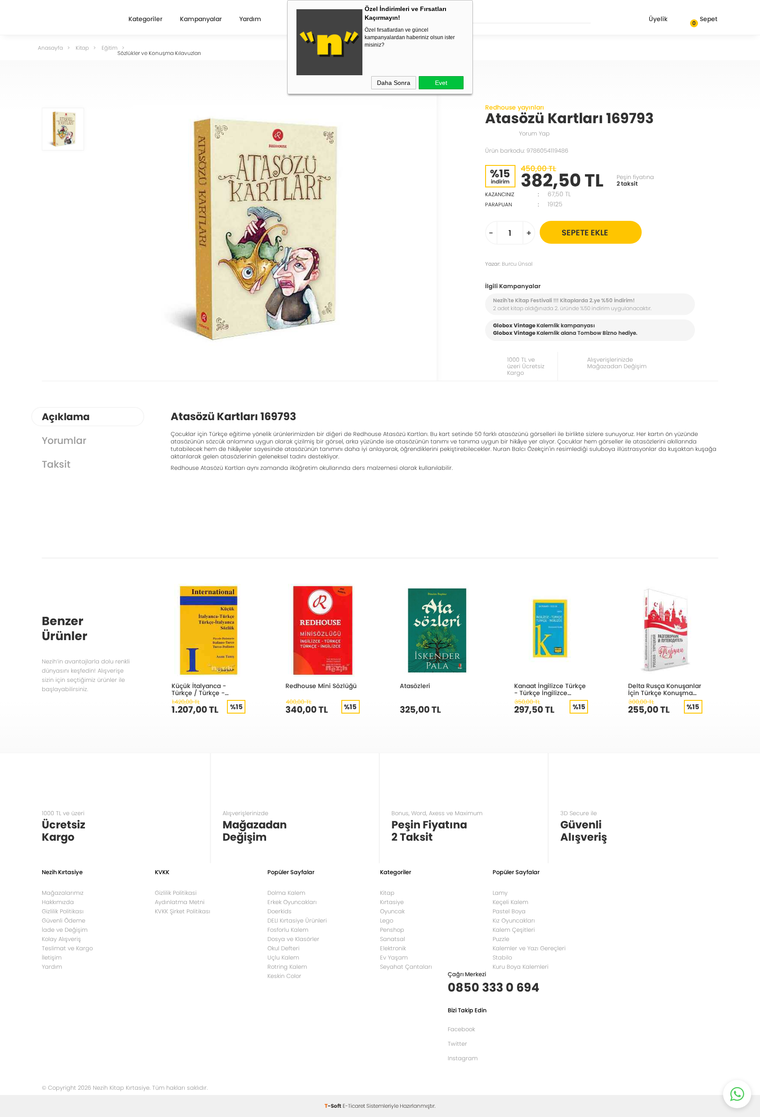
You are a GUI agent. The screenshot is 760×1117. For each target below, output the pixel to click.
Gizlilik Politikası (63, 911)
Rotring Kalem (287, 967)
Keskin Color (284, 976)
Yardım (250, 19)
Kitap (387, 893)
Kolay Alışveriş (61, 939)
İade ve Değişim (65, 930)
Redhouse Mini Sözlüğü (321, 685)
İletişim (52, 957)
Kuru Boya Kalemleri (520, 967)
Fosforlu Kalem (287, 930)
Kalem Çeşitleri (514, 930)
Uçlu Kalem (283, 957)
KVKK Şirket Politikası (182, 911)
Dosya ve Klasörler (293, 939)
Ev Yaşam (394, 957)
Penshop (392, 930)
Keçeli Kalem (510, 902)
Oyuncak (392, 911)
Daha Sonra (393, 82)
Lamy (500, 893)
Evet (441, 82)
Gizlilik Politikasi (176, 893)
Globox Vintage (514, 333)
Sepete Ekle (585, 232)
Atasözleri (415, 685)
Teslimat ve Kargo (67, 948)
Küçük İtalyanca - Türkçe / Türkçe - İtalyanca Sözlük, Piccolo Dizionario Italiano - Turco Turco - (207, 689)
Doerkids (279, 911)
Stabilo (502, 957)
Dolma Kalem (286, 893)
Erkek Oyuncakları (292, 902)
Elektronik (393, 948)
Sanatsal (392, 939)
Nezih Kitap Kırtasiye (73, 19)
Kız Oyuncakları (514, 920)
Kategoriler (145, 19)
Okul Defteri (283, 948)
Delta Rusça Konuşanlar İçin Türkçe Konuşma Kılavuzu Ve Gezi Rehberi (664, 689)
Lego (386, 920)
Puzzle (501, 939)
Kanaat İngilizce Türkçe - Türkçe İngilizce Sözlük (550, 689)
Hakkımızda (58, 902)
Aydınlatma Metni (180, 902)
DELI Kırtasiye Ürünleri (297, 920)
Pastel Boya (509, 911)
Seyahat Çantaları (406, 967)
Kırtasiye (392, 902)
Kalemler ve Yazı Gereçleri (529, 948)
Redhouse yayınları (514, 107)
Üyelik (658, 19)
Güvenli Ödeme (63, 920)
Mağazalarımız (63, 893)
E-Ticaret (354, 1106)
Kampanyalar (201, 19)
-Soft (334, 1106)
